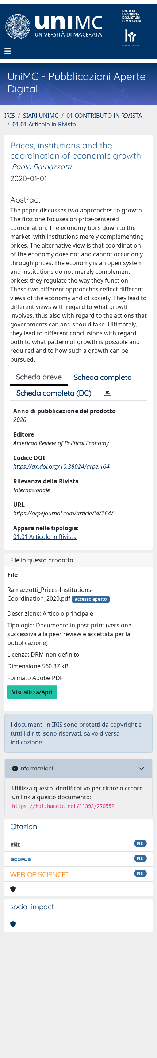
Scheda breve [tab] (39, 376)
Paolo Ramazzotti (41, 166)
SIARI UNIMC (40, 116)
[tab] (107, 393)
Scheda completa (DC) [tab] (53, 392)
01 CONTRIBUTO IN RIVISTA (104, 116)
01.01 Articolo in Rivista (44, 124)
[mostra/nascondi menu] (7, 51)
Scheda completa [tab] (103, 377)
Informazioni (35, 768)
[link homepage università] (131, 28)
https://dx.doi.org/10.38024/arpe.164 (61, 466)
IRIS (9, 116)
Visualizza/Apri (32, 692)
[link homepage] (56, 28)
